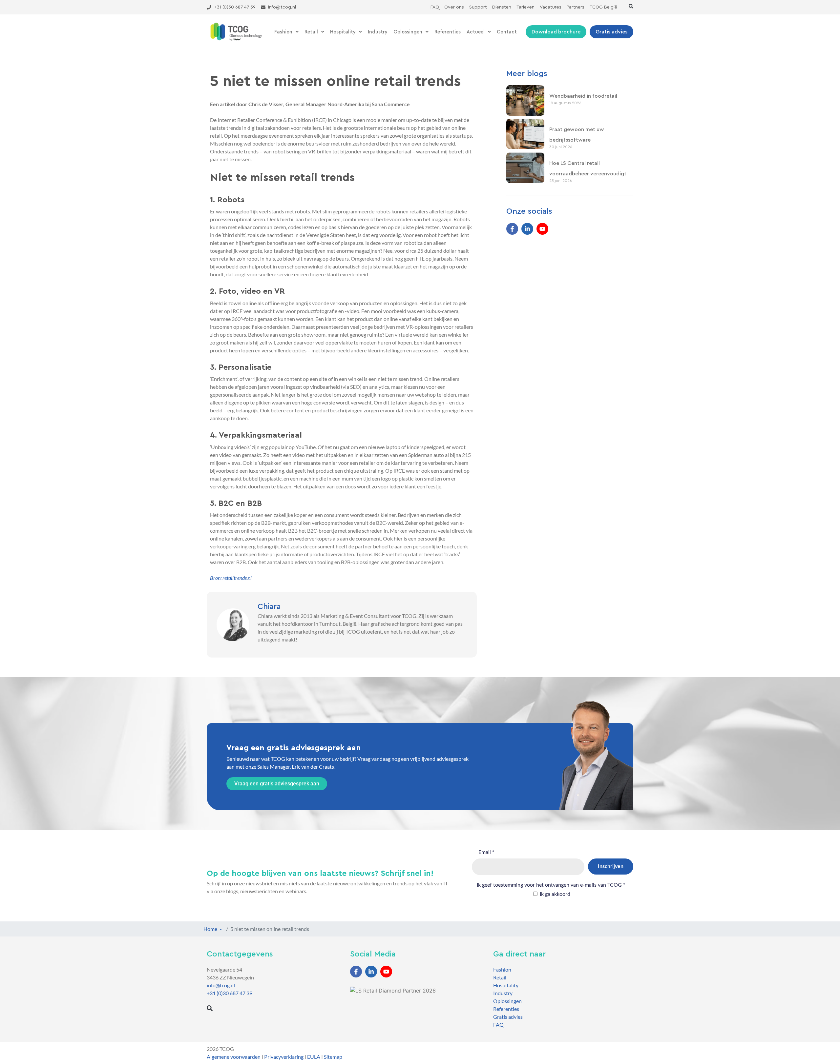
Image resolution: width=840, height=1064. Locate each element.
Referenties (447, 32)
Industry (378, 32)
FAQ (498, 1024)
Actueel (476, 32)
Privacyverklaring (284, 1057)
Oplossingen (407, 32)
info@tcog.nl (221, 985)
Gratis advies (508, 1017)
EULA (313, 1057)
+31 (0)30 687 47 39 (229, 993)
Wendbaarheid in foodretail (583, 96)
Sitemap (333, 1057)
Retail (311, 32)
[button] (631, 6)
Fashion (283, 32)
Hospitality (343, 32)
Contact (507, 32)
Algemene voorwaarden (234, 1057)
